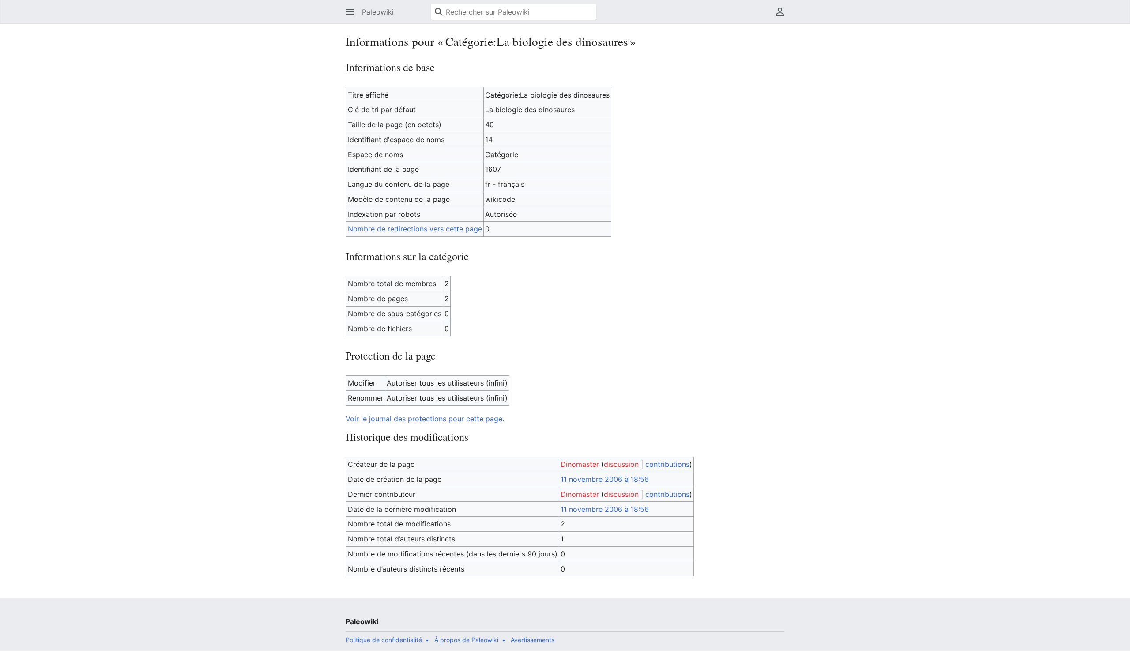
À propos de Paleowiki (466, 639)
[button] (350, 12)
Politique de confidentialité (384, 639)
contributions (667, 464)
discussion (621, 464)
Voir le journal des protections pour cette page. (425, 418)
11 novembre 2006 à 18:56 (605, 479)
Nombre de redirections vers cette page (415, 228)
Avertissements (532, 639)
